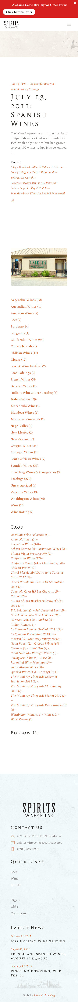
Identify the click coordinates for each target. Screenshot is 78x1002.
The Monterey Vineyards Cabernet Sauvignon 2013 (34, 679)
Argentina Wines (23, 300)
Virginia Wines (22, 492)
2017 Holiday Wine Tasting (38, 941)
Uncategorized (21, 485)
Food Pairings (21, 372)
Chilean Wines (21, 353)
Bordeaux (17, 326)
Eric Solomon (21, 610)
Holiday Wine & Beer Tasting (32, 392)
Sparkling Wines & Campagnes (33, 472)
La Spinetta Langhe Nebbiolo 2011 (36, 629)
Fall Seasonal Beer (49, 610)
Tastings (34, 89)
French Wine (21, 615)
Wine (14, 505)
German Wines (21, 386)
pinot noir (20, 653)
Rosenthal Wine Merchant (30, 662)
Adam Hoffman (23, 539)
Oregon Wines (21, 445)
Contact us (19, 913)
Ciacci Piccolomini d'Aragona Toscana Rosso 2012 (37, 575)
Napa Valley (19, 425)
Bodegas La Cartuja (22, 177)
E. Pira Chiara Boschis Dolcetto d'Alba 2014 (37, 603)
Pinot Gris (38, 648)
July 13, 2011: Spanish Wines (29, 110)
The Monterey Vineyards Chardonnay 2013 (36, 688)
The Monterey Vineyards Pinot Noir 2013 (39, 707)
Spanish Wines (19, 89)
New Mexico (19, 432)
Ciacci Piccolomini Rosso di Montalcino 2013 (37, 584)
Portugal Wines (22, 452)
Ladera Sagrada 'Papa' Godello (29, 188)
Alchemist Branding (44, 995)
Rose (45, 658)
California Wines (25, 563)
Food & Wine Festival (26, 366)
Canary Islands (22, 346)
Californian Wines (24, 339)
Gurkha (45, 620)
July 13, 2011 (19, 84)
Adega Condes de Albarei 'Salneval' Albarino (37, 167)
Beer (14, 319)
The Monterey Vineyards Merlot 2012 (38, 695)
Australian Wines (24, 306)
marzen (18, 639)
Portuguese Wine (24, 658)
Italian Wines (21, 399)
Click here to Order (19, 12)
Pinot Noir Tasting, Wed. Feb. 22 (36, 973)
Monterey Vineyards (25, 419)
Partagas (18, 648)
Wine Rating (20, 512)
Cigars (15, 359)
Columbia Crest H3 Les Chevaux (34, 591)
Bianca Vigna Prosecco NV (31, 553)
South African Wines (26, 459)
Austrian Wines (22, 313)
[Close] (75, 3)
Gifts (14, 906)
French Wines (20, 379)
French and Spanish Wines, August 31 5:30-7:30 (38, 956)
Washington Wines (25, 498)
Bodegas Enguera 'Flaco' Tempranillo (33, 172)
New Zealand (20, 439)
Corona (18, 596)
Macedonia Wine (23, 406)
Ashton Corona (23, 549)
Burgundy (18, 333)
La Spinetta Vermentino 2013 (32, 634)
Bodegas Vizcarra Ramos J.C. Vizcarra (33, 183)
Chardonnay (52, 563)
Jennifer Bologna (44, 84)
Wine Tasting (21, 719)
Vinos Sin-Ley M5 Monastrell (47, 193)
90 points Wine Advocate (29, 535)
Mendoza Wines (22, 412)
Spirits (16, 885)
